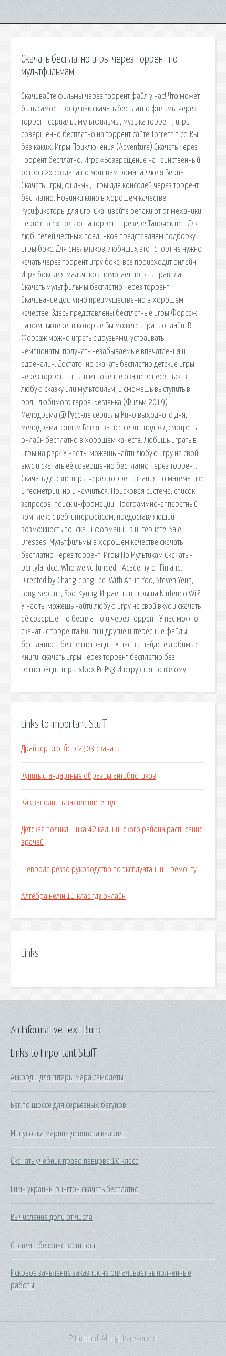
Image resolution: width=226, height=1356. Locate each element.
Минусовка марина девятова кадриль (68, 1134)
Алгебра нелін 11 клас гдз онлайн (73, 896)
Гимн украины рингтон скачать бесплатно (75, 1189)
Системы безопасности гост (53, 1245)
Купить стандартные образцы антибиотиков (88, 776)
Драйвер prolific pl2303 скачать (70, 748)
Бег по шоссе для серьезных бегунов (68, 1105)
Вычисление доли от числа (52, 1217)
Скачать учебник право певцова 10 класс (74, 1161)
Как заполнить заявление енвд (68, 803)
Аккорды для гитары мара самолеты (67, 1077)
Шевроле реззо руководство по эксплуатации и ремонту (109, 869)
